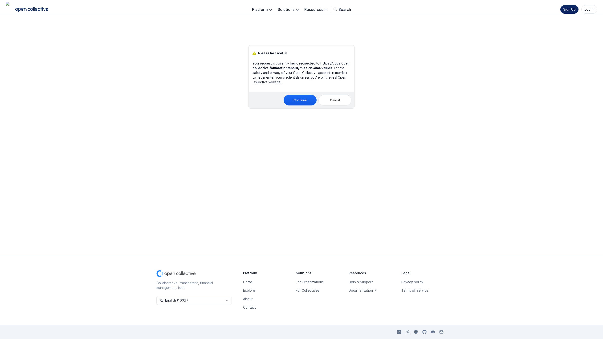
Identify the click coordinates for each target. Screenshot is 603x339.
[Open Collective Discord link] (433, 332)
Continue (300, 100)
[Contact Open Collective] (441, 332)
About (248, 299)
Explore (249, 290)
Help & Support (361, 282)
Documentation (361, 290)
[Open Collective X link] (407, 332)
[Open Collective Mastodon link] (416, 332)
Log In (589, 9)
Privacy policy (412, 282)
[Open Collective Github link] (424, 332)
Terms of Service (414, 290)
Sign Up (569, 9)
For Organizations (310, 282)
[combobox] (194, 300)
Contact (249, 307)
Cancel (335, 100)
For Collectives (307, 290)
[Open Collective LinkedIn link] (399, 332)
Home (247, 282)
